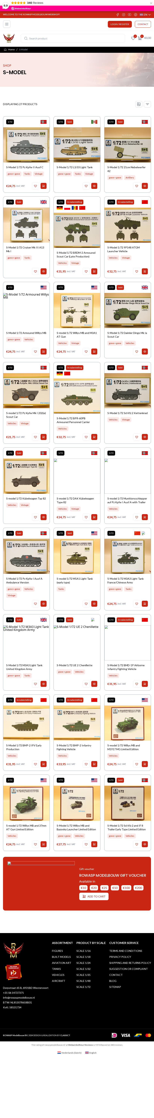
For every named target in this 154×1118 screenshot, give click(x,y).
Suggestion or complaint (128, 968)
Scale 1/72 (83, 986)
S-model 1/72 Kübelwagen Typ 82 (26, 498)
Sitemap (115, 986)
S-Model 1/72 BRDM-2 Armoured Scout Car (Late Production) (76, 254)
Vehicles (58, 974)
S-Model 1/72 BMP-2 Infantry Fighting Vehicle (74, 747)
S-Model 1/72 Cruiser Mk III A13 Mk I (25, 249)
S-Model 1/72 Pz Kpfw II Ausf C (24, 167)
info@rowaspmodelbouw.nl (19, 997)
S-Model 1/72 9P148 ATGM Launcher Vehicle (123, 249)
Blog (112, 980)
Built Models (61, 956)
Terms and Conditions (125, 950)
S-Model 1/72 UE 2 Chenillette (74, 665)
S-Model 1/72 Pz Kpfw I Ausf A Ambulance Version (24, 580)
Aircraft (58, 980)
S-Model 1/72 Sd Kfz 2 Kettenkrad (127, 413)
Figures (57, 950)
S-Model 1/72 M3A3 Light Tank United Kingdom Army (24, 667)
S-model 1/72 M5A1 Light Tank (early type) (75, 580)
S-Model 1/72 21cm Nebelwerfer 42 (126, 169)
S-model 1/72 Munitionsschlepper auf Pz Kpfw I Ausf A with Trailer (127, 500)
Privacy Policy (120, 956)
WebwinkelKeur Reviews (80, 1045)
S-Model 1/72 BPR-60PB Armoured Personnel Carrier (73, 420)
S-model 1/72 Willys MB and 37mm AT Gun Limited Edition (26, 827)
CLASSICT (65, 1035)
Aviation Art (61, 962)
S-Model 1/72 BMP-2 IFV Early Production (24, 747)
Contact (116, 974)
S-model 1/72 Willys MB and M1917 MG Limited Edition (123, 747)
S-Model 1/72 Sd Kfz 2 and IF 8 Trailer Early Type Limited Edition (126, 827)
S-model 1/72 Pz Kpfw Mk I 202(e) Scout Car (26, 414)
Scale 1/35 (83, 974)
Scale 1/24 (83, 962)
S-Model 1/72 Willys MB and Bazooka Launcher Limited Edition (76, 827)
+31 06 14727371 (13, 992)
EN (145, 15)
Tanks (56, 968)
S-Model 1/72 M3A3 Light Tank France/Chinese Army (125, 580)
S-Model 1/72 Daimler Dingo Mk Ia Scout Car (127, 334)
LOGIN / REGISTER (120, 24)
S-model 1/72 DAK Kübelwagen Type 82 (75, 500)
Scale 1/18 (83, 956)
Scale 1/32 (83, 968)
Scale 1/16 (83, 950)
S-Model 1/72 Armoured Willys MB (26, 332)
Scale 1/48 (83, 980)
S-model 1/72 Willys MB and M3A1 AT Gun (77, 334)
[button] (35, 186)
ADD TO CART (97, 896)
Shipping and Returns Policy (130, 962)
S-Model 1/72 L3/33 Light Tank (75, 167)
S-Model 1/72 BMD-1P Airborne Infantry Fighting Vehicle (126, 667)
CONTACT (143, 24)
